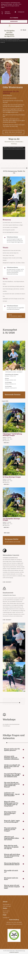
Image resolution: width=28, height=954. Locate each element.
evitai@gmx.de (21, 11)
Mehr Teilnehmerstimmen (15, 315)
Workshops (14, 21)
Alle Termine (14, 17)
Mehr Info (6, 442)
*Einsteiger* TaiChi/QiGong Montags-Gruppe (12, 434)
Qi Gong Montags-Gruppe (12, 477)
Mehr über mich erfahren (13, 132)
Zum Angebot (7, 582)
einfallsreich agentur (14, 952)
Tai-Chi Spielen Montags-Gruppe (11, 519)
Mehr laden (7, 532)
